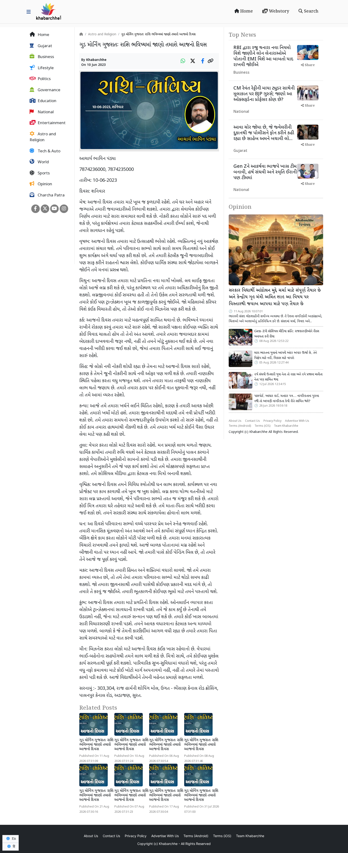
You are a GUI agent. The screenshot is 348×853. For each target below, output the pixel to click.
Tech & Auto (48, 151)
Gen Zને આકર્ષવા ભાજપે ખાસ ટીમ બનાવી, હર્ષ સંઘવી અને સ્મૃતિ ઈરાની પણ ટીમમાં (265, 172)
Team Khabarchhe (286, 426)
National (45, 112)
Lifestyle (45, 68)
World (43, 162)
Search (310, 11)
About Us (235, 421)
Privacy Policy (272, 421)
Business (45, 57)
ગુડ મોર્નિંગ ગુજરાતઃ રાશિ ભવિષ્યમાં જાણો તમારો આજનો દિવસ (96, 745)
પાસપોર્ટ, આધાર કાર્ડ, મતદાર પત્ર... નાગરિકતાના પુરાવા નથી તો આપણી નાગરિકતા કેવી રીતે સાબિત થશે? (286, 399)
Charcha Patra (51, 195)
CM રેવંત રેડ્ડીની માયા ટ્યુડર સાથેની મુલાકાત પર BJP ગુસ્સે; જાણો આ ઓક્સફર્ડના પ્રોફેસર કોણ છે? (264, 94)
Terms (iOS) (262, 426)
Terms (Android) (240, 426)
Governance (48, 90)
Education (46, 101)
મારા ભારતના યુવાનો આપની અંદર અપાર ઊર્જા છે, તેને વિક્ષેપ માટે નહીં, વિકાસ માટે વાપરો (285, 355)
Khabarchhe (96, 60)
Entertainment (51, 123)
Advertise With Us (297, 421)
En (13, 838)
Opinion (44, 184)
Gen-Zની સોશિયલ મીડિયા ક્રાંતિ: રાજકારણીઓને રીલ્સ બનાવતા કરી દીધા (286, 334)
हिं (13, 846)
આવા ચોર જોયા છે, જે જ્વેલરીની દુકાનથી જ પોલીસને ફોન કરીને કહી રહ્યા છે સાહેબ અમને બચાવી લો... (263, 133)
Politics (44, 79)
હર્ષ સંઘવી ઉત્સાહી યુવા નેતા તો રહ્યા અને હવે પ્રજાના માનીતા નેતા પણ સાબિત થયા (288, 377)
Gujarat (44, 46)
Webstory (278, 11)
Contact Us (252, 421)
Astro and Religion (43, 137)
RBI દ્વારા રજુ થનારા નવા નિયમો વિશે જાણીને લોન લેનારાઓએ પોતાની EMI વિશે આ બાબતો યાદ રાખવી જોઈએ (263, 56)
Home (246, 11)
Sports (43, 173)
